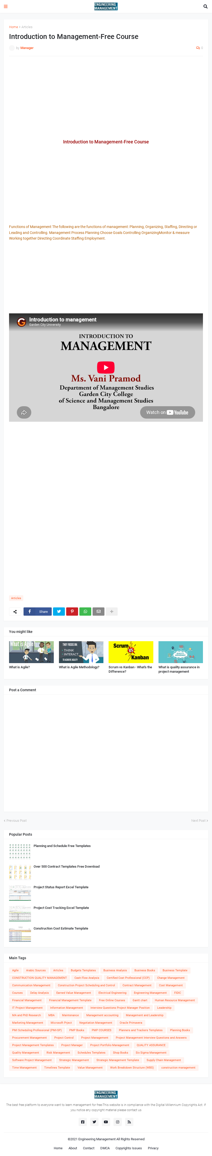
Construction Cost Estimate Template (61, 928)
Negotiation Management (95, 1022)
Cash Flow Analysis (86, 978)
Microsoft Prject (61, 1022)
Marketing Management (27, 1022)
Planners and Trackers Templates (141, 1030)
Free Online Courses (112, 1000)
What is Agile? (19, 667)
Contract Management (137, 985)
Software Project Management (32, 1060)
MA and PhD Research (26, 1015)
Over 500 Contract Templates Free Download (67, 866)
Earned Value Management (73, 993)
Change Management (171, 978)
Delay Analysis (39, 993)
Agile (15, 970)
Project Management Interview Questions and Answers (151, 1037)
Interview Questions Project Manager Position (120, 1008)
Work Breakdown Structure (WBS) (132, 1067)
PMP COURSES (101, 1030)
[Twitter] (59, 611)
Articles (27, 27)
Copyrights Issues (129, 1148)
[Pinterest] (72, 611)
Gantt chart (140, 1000)
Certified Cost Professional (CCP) (128, 978)
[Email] (98, 611)
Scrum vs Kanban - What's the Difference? (130, 669)
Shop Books (120, 1052)
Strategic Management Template (117, 1060)
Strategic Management (74, 1060)
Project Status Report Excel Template (61, 887)
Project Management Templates (33, 1045)
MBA (51, 1015)
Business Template (175, 970)
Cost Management (171, 985)
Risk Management (58, 1052)
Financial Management (27, 1000)
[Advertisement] (106, 97)
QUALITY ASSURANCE (151, 1045)
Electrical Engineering (112, 993)
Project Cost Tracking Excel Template (61, 908)
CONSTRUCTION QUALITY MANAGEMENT (39, 978)
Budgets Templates (83, 970)
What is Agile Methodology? (79, 667)
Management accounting (102, 1015)
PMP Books (76, 1030)
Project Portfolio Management (109, 1045)
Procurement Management (29, 1037)
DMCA (105, 1148)
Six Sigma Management (151, 1052)
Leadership (164, 1008)
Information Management (66, 1008)
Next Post (198, 821)
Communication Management (31, 985)
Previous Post (16, 821)
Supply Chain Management (164, 1060)
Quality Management (25, 1052)
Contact (88, 1148)
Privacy (153, 1148)
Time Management (24, 1067)
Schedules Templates (91, 1052)
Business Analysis (115, 970)
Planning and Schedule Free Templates (62, 846)
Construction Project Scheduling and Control (86, 985)
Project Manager (72, 1045)
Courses (17, 993)
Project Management (94, 1037)
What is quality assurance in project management (179, 669)
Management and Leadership (144, 1015)
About (73, 1148)
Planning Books (180, 1030)
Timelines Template (57, 1067)
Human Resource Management (175, 1000)
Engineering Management (150, 993)
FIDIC (177, 993)
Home (13, 27)
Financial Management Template (70, 1000)
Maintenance (70, 1015)
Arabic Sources (36, 970)
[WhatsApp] (85, 611)
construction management (178, 1067)
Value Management (90, 1067)
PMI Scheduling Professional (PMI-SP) (37, 1030)
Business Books (144, 970)
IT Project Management (27, 1008)
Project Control (64, 1037)
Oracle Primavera (131, 1022)
